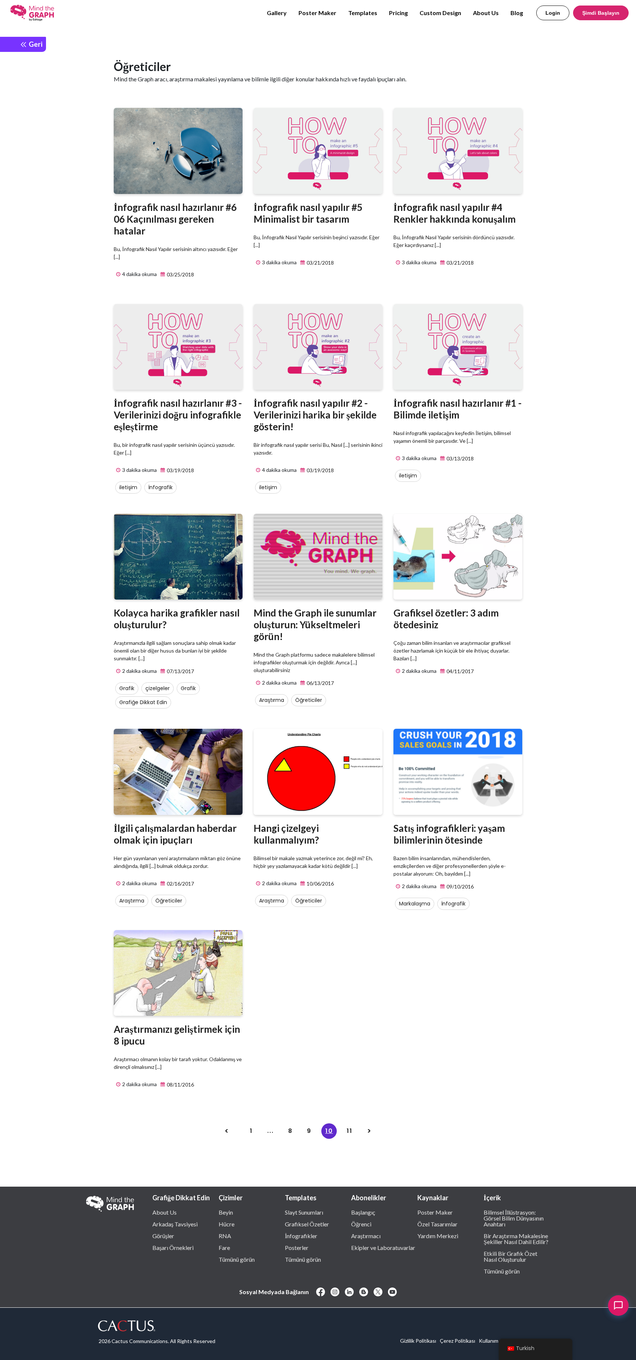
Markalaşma (414, 903)
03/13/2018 (459, 458)
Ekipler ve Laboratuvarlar (383, 1247)
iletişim (128, 487)
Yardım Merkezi (437, 1235)
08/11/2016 (180, 1084)
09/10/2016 (459, 886)
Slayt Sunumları (304, 1212)
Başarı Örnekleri (173, 1247)
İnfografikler (301, 1235)
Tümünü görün (237, 1259)
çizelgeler (157, 688)
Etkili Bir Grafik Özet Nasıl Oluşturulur (510, 1256)
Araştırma (271, 700)
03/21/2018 (319, 262)
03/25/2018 (180, 274)
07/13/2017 (180, 671)
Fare (224, 1247)
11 (350, 1131)
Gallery (277, 12)
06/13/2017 (319, 683)
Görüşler (163, 1235)
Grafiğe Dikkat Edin (143, 702)
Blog (516, 12)
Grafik (126, 688)
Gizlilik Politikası (418, 1341)
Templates (362, 12)
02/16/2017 (180, 883)
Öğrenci (361, 1224)
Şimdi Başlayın (600, 13)
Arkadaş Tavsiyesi (175, 1224)
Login (552, 13)
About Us (486, 12)
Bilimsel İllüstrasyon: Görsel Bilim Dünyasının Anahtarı (514, 1218)
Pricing (398, 12)
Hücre (226, 1224)
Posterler (296, 1247)
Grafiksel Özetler (307, 1224)
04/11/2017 (459, 671)
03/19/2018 (180, 470)
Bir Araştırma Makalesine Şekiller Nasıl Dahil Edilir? (516, 1238)
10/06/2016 (319, 883)
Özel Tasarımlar (437, 1224)
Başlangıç (363, 1212)
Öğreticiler (308, 700)
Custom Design (440, 12)
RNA (225, 1235)
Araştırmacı (366, 1235)
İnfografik (160, 487)
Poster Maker (317, 12)
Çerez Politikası (457, 1341)
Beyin (226, 1212)
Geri (34, 44)
